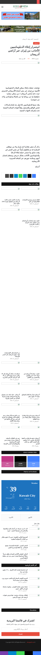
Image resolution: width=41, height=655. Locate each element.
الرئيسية (36, 39)
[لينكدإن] (25, 176)
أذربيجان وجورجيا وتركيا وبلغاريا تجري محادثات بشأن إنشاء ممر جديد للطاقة (31, 417)
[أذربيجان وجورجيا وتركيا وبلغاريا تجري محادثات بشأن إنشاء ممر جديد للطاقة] (30, 408)
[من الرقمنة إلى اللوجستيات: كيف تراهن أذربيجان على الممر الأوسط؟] (10, 280)
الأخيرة (11, 517)
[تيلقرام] (16, 176)
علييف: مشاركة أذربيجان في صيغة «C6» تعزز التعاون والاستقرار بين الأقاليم (32, 375)
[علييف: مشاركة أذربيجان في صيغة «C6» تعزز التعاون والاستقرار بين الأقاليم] (30, 367)
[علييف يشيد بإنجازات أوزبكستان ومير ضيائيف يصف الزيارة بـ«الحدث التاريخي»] (30, 214)
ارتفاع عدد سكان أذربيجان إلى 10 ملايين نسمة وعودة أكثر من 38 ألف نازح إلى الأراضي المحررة (11, 375)
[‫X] (29, 176)
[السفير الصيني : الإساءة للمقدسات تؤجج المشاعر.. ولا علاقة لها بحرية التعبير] (34, 548)
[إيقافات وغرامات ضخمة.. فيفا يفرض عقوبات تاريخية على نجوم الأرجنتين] (34, 597)
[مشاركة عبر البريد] (11, 176)
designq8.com (30, 642)
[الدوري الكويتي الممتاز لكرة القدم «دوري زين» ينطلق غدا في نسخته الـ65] (34, 580)
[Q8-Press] (20, 7)
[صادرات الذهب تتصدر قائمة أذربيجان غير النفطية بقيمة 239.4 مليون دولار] (10, 193)
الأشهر (30, 517)
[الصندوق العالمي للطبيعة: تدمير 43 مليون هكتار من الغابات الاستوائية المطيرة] (34, 539)
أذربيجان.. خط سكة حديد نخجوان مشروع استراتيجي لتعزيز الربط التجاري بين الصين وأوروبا (10, 396)
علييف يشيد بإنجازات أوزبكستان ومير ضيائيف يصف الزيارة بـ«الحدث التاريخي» (31, 222)
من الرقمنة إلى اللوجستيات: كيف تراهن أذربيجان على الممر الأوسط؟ (11, 354)
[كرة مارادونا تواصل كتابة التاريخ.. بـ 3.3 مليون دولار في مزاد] (34, 572)
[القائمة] (2, 8)
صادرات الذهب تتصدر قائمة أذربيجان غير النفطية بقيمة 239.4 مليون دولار (11, 201)
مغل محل (37, 523)
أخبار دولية (30, 39)
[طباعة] (7, 176)
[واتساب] (20, 176)
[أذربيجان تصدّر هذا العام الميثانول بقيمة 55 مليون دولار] (30, 388)
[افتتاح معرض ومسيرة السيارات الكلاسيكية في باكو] (30, 193)
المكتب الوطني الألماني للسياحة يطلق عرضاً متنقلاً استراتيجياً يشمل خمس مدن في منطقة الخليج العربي (15, 556)
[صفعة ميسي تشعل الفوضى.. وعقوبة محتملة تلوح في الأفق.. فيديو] (34, 589)
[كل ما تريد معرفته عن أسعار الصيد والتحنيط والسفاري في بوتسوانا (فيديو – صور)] (34, 531)
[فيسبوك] (34, 176)
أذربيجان (24, 39)
